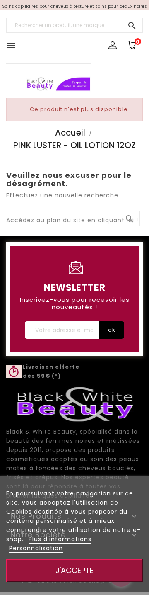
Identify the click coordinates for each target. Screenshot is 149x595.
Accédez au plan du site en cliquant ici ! (72, 220)
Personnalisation (36, 548)
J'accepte (74, 570)
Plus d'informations (60, 539)
